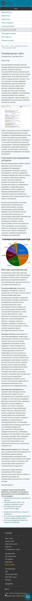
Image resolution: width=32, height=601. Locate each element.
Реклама (8, 580)
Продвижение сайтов (9, 30)
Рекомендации (10, 569)
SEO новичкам (6, 37)
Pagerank (8, 547)
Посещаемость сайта (12, 549)
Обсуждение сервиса (9, 33)
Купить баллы (10, 565)
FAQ (6, 571)
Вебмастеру (6, 16)
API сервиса (9, 559)
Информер (9, 562)
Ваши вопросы (7, 12)
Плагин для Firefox (8, 26)
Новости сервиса (7, 23)
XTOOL (9, 3)
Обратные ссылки (11, 544)
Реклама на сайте (7, 40)
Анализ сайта (9, 541)
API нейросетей (10, 556)
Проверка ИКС (10, 554)
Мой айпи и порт (11, 577)
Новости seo (6, 19)
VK (8, 589)
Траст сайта (4, 46)
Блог (11, 46)
